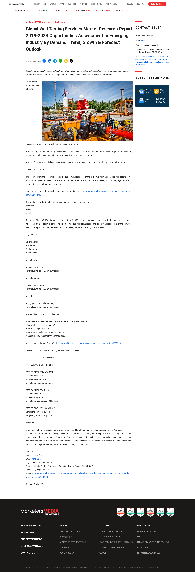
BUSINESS (72, 4)
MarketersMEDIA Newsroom (39, 22)
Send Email (36, 459)
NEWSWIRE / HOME (31, 525)
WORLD (53, 4)
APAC (62, 4)
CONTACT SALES (67, 553)
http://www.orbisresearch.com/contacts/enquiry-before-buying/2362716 (88, 343)
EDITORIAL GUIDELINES (147, 531)
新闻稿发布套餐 (66, 537)
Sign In (130, 4)
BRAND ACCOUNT (115, 542)
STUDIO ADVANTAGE (32, 546)
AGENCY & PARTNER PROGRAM (111, 537)
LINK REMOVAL (66, 547)
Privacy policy (39, 567)
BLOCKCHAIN (96, 4)
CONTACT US (28, 552)
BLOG (139, 537)
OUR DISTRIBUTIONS (31, 539)
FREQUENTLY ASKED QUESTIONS (153, 542)
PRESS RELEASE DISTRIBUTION (111, 531)
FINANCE (83, 4)
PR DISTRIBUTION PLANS (70, 531)
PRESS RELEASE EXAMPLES (148, 553)
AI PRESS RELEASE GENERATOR (73, 542)
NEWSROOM (27, 532)
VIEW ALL (102, 553)
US (45, 4)
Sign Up (140, 4)
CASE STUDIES (143, 547)
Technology (60, 22)
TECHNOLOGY (111, 4)
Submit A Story (157, 4)
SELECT (37, 4)
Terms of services (27, 567)
